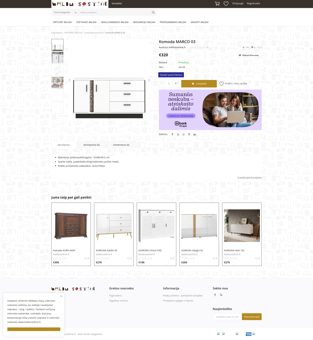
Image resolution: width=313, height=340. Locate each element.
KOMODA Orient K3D (150, 250)
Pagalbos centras (118, 300)
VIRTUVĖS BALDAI (62, 22)
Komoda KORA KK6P (64, 250)
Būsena (163, 62)
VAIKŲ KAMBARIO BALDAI (115, 22)
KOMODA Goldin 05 (106, 250)
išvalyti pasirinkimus (171, 74)
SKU (161, 67)
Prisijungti (238, 3)
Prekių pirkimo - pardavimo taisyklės (183, 295)
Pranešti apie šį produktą (250, 177)
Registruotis (253, 3)
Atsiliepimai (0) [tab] (91, 144)
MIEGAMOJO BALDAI (144, 22)
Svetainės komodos (94, 32)
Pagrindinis (56, 32)
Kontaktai (117, 3)
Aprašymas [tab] (64, 144)
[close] (61, 296)
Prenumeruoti (251, 316)
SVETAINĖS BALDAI (86, 22)
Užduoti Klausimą (250, 55)
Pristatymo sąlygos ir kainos (178, 300)
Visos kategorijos (62, 12)
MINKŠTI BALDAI (200, 22)
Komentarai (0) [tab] (121, 144)
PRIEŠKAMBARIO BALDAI (173, 22)
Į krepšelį (201, 83)
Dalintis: (163, 134)
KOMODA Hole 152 (234, 250)
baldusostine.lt (177, 47)
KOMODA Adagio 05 (192, 250)
